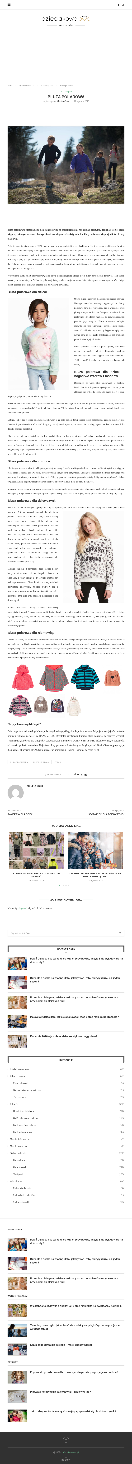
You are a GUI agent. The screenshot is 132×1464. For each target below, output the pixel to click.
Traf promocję (68, 1097)
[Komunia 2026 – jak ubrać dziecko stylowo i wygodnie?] (17, 1041)
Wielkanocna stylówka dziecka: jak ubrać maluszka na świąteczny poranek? (76, 1306)
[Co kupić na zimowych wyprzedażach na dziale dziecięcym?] (95, 850)
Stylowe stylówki (68, 1202)
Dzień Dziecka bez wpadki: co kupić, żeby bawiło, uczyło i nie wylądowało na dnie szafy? (76, 960)
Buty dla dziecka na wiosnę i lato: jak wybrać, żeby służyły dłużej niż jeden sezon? (75, 980)
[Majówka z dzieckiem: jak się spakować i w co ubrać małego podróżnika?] (17, 1021)
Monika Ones (63, 101)
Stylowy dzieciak (26, 85)
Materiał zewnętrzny (67, 1146)
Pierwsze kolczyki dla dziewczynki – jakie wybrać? (60, 1391)
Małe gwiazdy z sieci (68, 1188)
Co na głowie (68, 1160)
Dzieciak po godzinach (68, 1111)
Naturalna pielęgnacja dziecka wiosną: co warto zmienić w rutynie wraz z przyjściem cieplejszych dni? (74, 999)
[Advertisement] (66, 57)
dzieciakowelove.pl (70, 1452)
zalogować (22, 908)
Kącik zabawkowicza (68, 1132)
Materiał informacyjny (67, 1139)
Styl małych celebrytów (68, 1195)
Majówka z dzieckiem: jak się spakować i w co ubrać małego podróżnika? (74, 1017)
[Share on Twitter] (78, 774)
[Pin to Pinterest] (82, 774)
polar (58, 762)
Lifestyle (67, 1104)
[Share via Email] (86, 774)
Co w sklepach (46, 85)
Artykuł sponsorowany (67, 1069)
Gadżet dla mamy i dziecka (68, 1118)
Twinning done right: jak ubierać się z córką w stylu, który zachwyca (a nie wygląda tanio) (75, 1327)
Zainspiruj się (67, 1181)
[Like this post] (71, 774)
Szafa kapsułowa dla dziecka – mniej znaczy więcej (61, 1344)
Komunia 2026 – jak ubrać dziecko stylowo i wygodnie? (63, 1036)
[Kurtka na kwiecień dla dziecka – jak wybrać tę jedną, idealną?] (36, 850)
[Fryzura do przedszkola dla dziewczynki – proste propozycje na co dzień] (17, 1377)
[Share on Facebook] (75, 774)
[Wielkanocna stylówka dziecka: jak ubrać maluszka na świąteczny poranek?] (17, 1310)
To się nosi (68, 1174)
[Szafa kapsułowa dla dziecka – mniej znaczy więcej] (17, 1349)
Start (10, 85)
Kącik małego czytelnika (68, 1125)
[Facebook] (118, 4)
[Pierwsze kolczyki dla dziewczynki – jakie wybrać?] (17, 1396)
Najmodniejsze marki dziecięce (68, 1090)
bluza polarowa (41, 762)
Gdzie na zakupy (67, 1076)
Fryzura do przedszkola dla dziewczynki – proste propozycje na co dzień (74, 1372)
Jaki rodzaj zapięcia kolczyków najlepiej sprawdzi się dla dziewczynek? (73, 1411)
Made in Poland (68, 1083)
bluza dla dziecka (19, 762)
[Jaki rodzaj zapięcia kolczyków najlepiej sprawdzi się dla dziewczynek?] (17, 1416)
